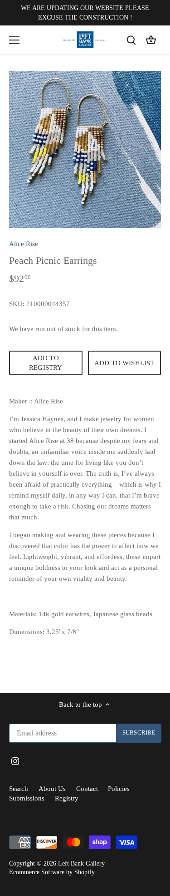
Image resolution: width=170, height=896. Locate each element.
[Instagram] (86, 511)
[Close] (153, 371)
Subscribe (121, 483)
